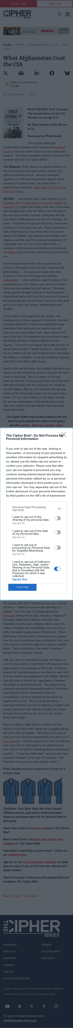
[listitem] (36, 508)
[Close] (65, 436)
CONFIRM (22, 587)
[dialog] (36, 514)
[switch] (57, 518)
